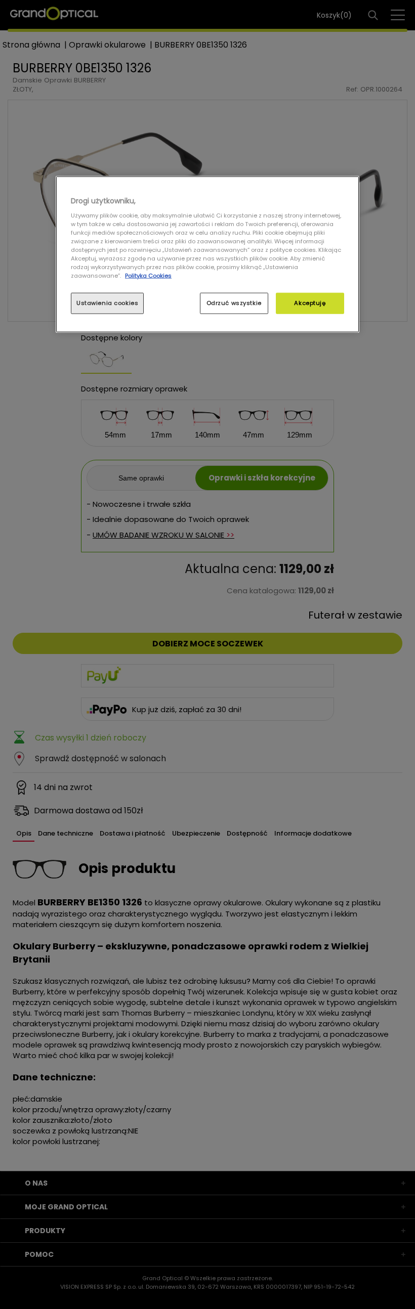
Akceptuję (309, 303)
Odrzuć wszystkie (234, 303)
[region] (207, 254)
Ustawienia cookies (107, 303)
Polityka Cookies (148, 276)
